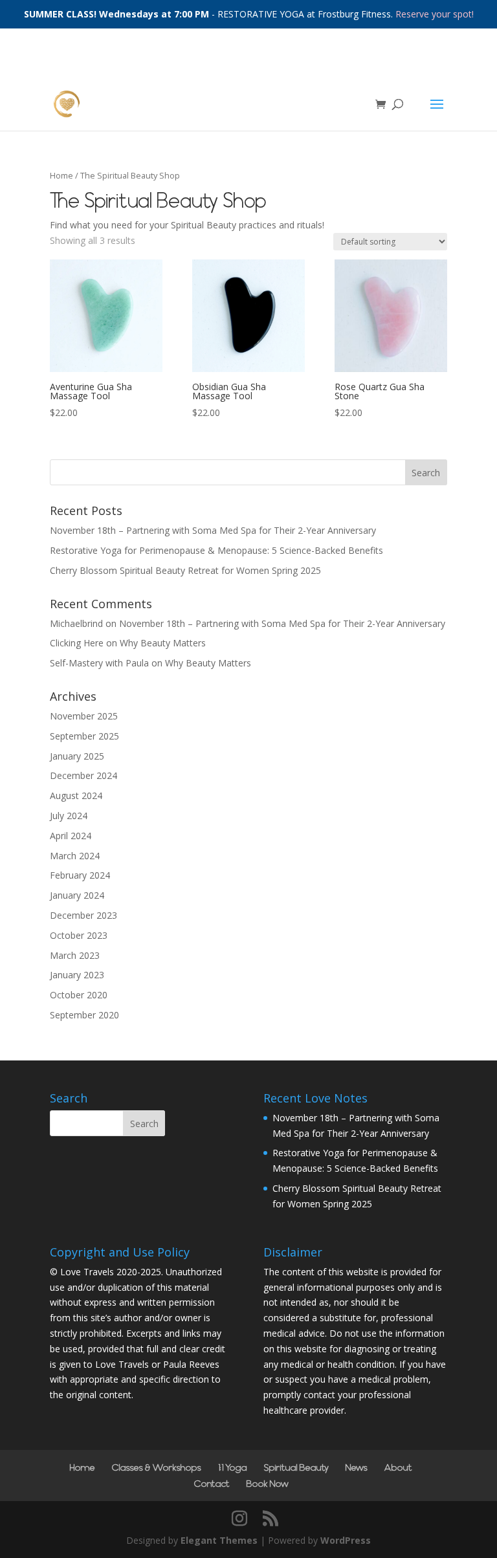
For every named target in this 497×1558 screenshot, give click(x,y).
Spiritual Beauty (296, 1467)
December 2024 (83, 775)
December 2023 (83, 915)
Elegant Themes (219, 1540)
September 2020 (84, 1015)
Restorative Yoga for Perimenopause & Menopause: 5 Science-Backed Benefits (216, 550)
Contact (212, 1483)
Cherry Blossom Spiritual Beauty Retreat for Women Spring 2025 (185, 570)
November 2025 (84, 716)
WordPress (345, 1540)
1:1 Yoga (232, 1467)
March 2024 (75, 856)
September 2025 (84, 736)
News (357, 1467)
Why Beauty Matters (163, 643)
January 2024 (77, 895)
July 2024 (68, 815)
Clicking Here (77, 643)
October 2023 (78, 935)
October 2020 (78, 995)
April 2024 (70, 835)
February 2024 (80, 875)
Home (61, 175)
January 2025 (77, 756)
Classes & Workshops (156, 1467)
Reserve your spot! (434, 14)
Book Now (268, 1483)
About (398, 1467)
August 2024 (76, 795)
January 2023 (77, 975)
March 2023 (75, 955)
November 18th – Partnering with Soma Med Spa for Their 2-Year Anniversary (213, 530)
